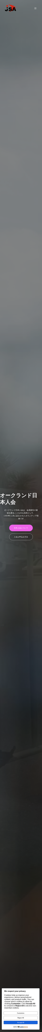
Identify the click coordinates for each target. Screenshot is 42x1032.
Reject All (21, 1018)
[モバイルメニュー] (35, 8)
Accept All (20, 1022)
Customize (20, 1013)
